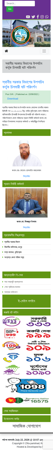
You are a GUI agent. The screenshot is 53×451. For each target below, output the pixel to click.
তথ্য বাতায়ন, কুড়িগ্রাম (12, 252)
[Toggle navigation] (44, 51)
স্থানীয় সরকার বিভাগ (12, 242)
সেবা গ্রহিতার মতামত (12, 287)
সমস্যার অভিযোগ (11, 292)
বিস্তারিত (26, 176)
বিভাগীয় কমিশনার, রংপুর (13, 247)
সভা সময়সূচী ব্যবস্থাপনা (13, 282)
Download (12, 98)
